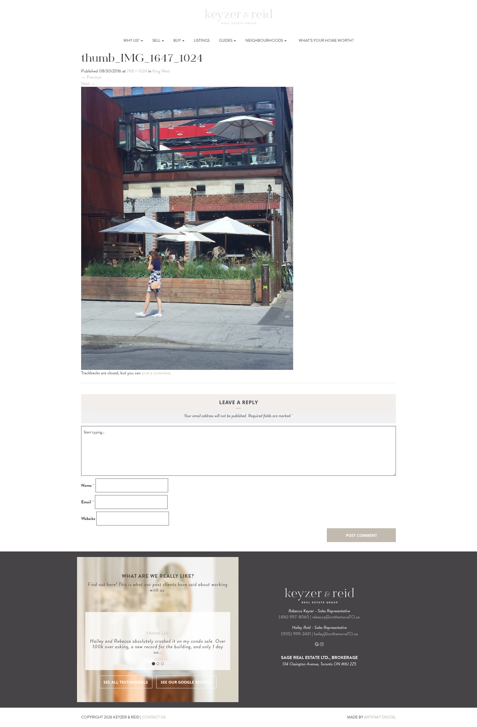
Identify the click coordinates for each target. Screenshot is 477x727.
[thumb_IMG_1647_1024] (187, 227)
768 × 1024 (137, 71)
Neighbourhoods (264, 40)
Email (87, 502)
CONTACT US (153, 717)
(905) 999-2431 (296, 634)
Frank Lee (158, 633)
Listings (202, 40)
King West (161, 71)
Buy (177, 40)
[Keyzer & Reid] (238, 16)
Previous (91, 77)
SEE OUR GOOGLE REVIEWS (186, 682)
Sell (156, 40)
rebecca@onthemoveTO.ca (336, 617)
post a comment (156, 373)
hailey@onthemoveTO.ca (336, 634)
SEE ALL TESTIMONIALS (126, 682)
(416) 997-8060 (294, 617)
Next (88, 83)
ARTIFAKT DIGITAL (380, 717)
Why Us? (131, 40)
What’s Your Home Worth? (326, 40)
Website (88, 519)
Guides (226, 40)
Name (87, 485)
